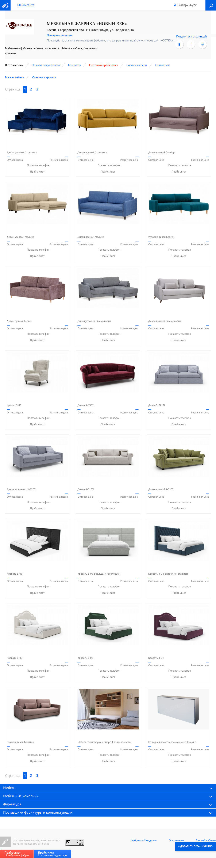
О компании (176, 840)
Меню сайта (25, 5)
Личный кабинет (206, 840)
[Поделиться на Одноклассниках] (202, 44)
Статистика (162, 65)
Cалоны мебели (136, 65)
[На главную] (5, 5)
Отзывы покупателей (46, 65)
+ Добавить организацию (195, 846)
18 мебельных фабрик (16, 854)
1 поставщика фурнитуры (52, 854)
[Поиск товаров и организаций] (210, 5)
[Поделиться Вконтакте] (179, 44)
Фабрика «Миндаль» (144, 840)
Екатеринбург (187, 5)
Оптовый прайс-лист (103, 65)
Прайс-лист (37, 171)
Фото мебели (14, 65)
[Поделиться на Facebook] (191, 44)
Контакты (74, 65)
